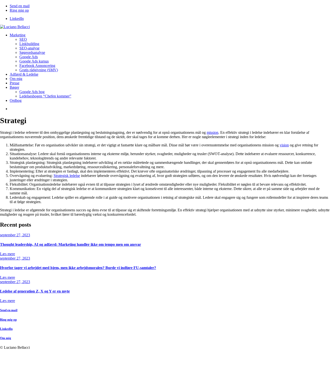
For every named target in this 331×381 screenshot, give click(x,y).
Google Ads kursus (34, 61)
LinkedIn (17, 18)
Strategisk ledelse (67, 176)
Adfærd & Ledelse (24, 74)
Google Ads (28, 57)
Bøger (14, 87)
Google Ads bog (32, 92)
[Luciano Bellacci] (15, 27)
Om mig (16, 79)
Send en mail (20, 6)
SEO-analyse (29, 48)
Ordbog (16, 100)
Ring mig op (19, 10)
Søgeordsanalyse (32, 52)
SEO (23, 39)
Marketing (17, 35)
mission (212, 132)
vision (284, 145)
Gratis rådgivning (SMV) (38, 70)
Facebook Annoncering (37, 66)
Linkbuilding (29, 44)
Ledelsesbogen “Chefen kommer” (45, 96)
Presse (14, 83)
